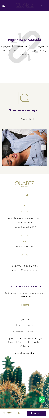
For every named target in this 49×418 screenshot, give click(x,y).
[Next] (43, 147)
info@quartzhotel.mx (24, 247)
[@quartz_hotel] (18, 119)
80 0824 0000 (31, 266)
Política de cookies (24, 325)
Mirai (31, 353)
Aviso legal (24, 320)
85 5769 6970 (30, 270)
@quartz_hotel (27, 119)
